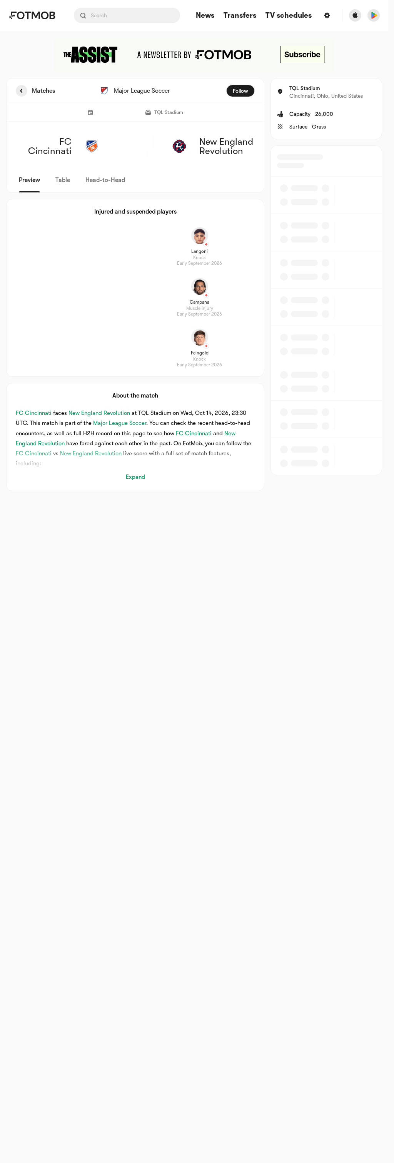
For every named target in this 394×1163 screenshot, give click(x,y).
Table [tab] (62, 180)
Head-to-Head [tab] (105, 180)
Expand (135, 476)
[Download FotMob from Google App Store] (373, 15)
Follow (240, 91)
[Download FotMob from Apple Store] (355, 15)
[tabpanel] (194, 284)
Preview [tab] (29, 180)
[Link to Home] (32, 15)
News (205, 15)
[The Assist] (194, 54)
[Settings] (327, 15)
